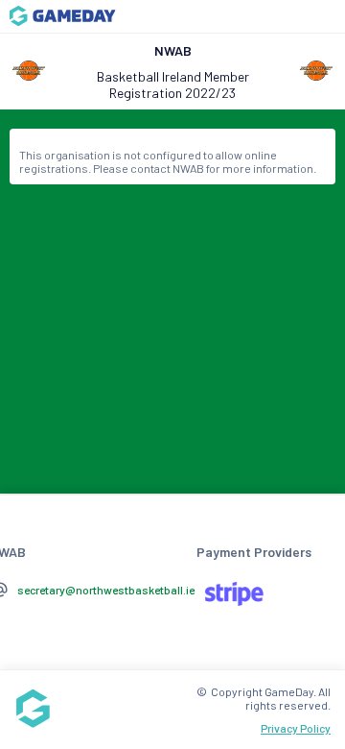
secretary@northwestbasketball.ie (106, 589)
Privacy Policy (296, 728)
